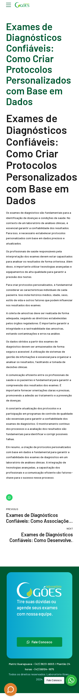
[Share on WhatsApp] (9, 497)
